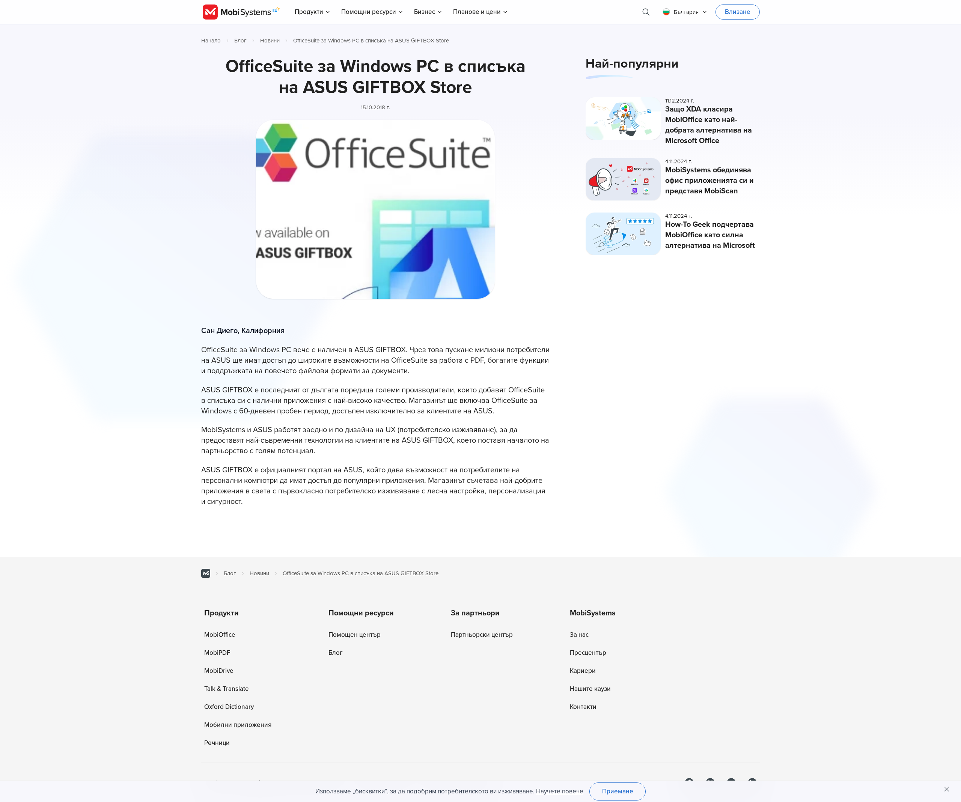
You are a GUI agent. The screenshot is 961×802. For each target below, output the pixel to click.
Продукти (309, 12)
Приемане (617, 791)
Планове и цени (477, 12)
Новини (270, 40)
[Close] (946, 789)
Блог (240, 40)
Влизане (737, 12)
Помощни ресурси (368, 12)
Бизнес (424, 12)
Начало (211, 40)
